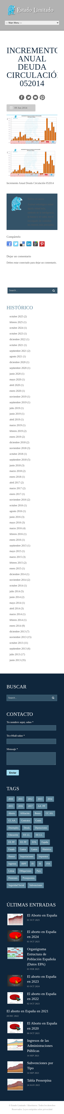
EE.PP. (11, 842)
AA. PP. (41, 806)
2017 (30, 806)
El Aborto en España (42, 915)
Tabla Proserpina (39, 1080)
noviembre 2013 (18, 637)
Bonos (38, 813)
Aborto (11, 813)
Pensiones (12, 878)
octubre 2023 (16, 333)
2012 (30, 799)
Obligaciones (25, 871)
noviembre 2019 (18, 396)
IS (33, 863)
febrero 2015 (16, 562)
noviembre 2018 (18, 448)
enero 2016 (15, 539)
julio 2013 (15, 654)
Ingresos (12, 863)
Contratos (25, 820)
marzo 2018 (16, 471)
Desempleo (13, 828)
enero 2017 (15, 494)
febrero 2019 (16, 431)
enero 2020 (15, 390)
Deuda (27, 828)
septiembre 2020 (18, 368)
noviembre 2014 (18, 579)
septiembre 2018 (18, 459)
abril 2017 (15, 482)
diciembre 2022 (18, 339)
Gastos (23, 849)
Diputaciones (41, 828)
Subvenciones (35, 885)
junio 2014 (15, 597)
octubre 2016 (16, 505)
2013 (40, 799)
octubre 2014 (16, 585)
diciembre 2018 (18, 442)
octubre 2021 (16, 345)
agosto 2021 (16, 356)
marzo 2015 (16, 557)
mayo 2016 (15, 522)
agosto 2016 (16, 511)
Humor (11, 856)
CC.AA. (49, 813)
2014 (50, 799)
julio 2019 (15, 408)
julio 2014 (15, 591)
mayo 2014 (15, 602)
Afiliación (25, 813)
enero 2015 (15, 568)
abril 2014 (15, 608)
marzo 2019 (16, 425)
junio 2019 (15, 413)
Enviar (12, 772)
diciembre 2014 (18, 574)
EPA (34, 842)
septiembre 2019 (18, 402)
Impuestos (43, 856)
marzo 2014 (16, 614)
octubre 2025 (16, 316)
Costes (38, 820)
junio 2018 (15, 465)
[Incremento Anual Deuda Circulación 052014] (32, 129)
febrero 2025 (16, 322)
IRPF (23, 863)
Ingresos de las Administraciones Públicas (40, 1045)
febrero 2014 (16, 620)
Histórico (47, 849)
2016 (20, 806)
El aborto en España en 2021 (27, 1011)
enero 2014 (15, 625)
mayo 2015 (15, 551)
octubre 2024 (16, 327)
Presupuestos (28, 878)
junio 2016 (15, 517)
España (45, 842)
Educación (13, 835)
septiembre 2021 (18, 350)
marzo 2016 (16, 528)
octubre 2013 (16, 642)
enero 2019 (15, 436)
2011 (20, 799)
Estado (11, 849)
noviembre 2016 (18, 499)
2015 (10, 806)
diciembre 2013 (18, 631)
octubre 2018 (16, 453)
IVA (48, 863)
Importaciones (26, 856)
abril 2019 (15, 419)
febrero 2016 (16, 534)
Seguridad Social (16, 885)
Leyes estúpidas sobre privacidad (37, 1109)
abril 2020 (15, 385)
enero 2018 (15, 476)
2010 (10, 799)
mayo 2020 (15, 379)
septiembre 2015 (18, 545)
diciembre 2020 (18, 362)
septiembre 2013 (18, 648)
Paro (39, 871)
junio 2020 (15, 373)
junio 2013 (15, 660)
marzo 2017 (16, 488)
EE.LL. (27, 835)
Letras (11, 871)
